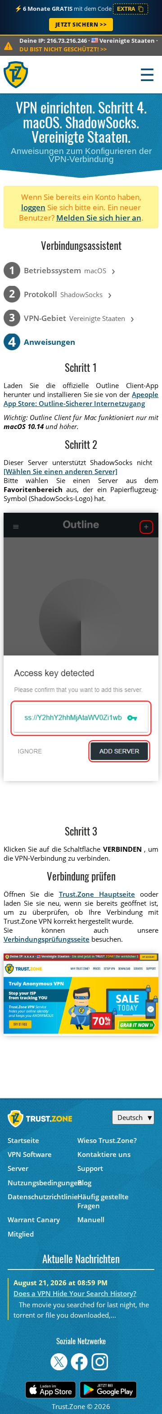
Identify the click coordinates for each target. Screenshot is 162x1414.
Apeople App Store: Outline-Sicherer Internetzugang (81, 399)
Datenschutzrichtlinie (42, 1196)
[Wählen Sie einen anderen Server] (60, 471)
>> (63, 49)
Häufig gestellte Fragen (103, 1201)
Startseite (23, 1140)
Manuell (90, 1219)
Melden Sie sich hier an (98, 217)
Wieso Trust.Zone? (107, 1140)
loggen (33, 207)
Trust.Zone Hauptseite (97, 894)
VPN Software (30, 1154)
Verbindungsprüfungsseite (47, 939)
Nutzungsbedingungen (42, 1182)
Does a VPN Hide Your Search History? (75, 1293)
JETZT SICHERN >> (81, 24)
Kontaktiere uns (103, 1154)
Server (18, 1168)
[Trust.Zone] (16, 74)
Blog (84, 1182)
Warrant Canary (34, 1219)
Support (90, 1168)
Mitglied (21, 1233)
